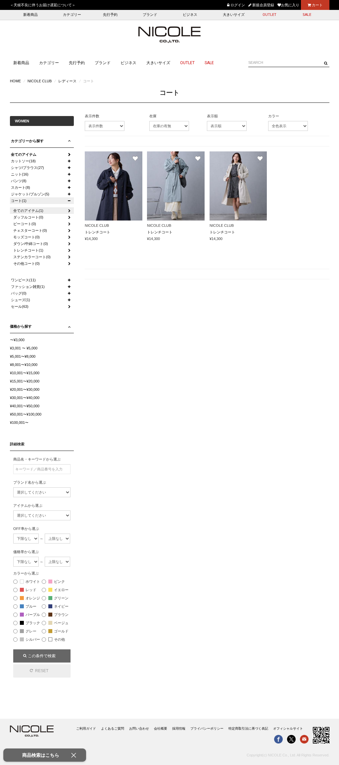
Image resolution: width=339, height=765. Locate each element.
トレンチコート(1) (28, 250)
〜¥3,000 (17, 340)
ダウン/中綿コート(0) (30, 244)
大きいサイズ (234, 15)
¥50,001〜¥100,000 (25, 414)
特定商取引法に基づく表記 (248, 728)
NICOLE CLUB (39, 81)
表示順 (212, 116)
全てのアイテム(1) (28, 211)
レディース (67, 81)
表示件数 (92, 116)
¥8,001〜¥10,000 (23, 365)
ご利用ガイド (86, 728)
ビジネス (190, 15)
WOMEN (22, 121)
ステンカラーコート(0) (32, 257)
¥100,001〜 (19, 422)
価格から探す (21, 326)
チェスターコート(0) (30, 230)
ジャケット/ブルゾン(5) (30, 194)
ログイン (237, 5)
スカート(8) (20, 187)
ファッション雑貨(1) (28, 287)
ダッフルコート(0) (28, 217)
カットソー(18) (23, 161)
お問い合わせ (139, 728)
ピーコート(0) (24, 224)
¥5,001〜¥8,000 (22, 356)
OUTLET (269, 15)
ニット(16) (19, 174)
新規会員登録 (262, 5)
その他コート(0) (26, 263)
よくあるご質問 (112, 728)
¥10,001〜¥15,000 (24, 373)
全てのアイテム (23, 154)
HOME (15, 81)
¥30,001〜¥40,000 (24, 398)
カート (317, 5)
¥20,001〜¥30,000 (24, 389)
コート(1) (18, 201)
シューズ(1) (20, 300)
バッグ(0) (18, 293)
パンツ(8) (18, 181)
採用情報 (178, 728)
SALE (307, 15)
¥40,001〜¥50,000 (24, 406)
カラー (273, 116)
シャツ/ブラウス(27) (27, 168)
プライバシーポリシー (206, 728)
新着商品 (30, 15)
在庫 (153, 116)
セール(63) (19, 306)
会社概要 (160, 728)
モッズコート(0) (26, 237)
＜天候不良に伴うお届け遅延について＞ (42, 5)
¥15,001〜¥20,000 (24, 381)
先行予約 (110, 15)
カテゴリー (72, 15)
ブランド (150, 15)
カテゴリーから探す (27, 141)
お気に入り (290, 5)
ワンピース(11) (23, 280)
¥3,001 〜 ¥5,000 (23, 348)
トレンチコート (97, 232)
